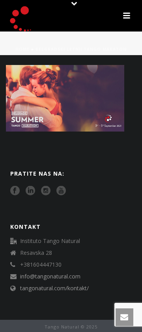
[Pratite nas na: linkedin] (30, 191)
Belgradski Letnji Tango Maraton (81, 49)
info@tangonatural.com (50, 276)
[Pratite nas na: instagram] (45, 191)
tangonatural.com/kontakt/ (54, 288)
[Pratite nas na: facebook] (15, 191)
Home (22, 49)
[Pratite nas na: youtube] (61, 191)
